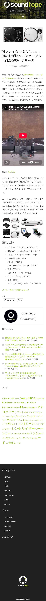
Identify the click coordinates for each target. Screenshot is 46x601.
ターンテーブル (24, 434)
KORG (5, 402)
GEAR (6, 486)
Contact (7, 531)
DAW (22, 398)
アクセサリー (33, 407)
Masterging (8, 517)
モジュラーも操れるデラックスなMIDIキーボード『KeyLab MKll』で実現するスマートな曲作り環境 (24, 347)
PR (21, 407)
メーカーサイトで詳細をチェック (15, 290)
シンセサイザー (23, 428)
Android (17, 398)
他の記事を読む (28, 319)
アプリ (13, 412)
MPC (28, 403)
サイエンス (37, 424)
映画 (7, 443)
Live (14, 402)
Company (7, 526)
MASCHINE (20, 403)
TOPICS (7, 481)
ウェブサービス (17, 416)
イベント (28, 412)
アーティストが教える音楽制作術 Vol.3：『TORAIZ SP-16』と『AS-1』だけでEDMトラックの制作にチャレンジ (23, 375)
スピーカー (14, 434)
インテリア (7, 416)
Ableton (6, 398)
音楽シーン (14, 442)
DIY (26, 398)
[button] (23, 15)
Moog (24, 403)
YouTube (11, 172)
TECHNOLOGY (9, 495)
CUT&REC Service (10, 522)
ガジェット (13, 424)
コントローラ (26, 423)
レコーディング (23, 438)
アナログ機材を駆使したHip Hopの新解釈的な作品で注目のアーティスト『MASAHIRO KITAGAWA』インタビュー (24, 356)
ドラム (34, 433)
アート (20, 412)
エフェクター (31, 416)
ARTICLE (7, 504)
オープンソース (31, 420)
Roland (25, 407)
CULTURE (7, 490)
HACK (6, 499)
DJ (29, 398)
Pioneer (17, 407)
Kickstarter (39, 398)
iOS (33, 398)
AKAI (12, 398)
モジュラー (11, 438)
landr (10, 402)
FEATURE (7, 477)
